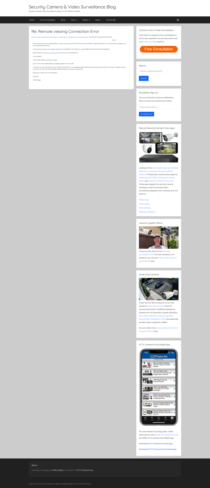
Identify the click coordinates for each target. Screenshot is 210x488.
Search (144, 78)
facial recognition (165, 316)
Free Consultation (47, 20)
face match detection (148, 316)
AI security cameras (155, 306)
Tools (73, 20)
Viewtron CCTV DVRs (148, 178)
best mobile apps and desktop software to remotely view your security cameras (158, 171)
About (97, 20)
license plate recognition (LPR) (152, 319)
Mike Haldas (58, 470)
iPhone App (144, 200)
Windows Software (147, 212)
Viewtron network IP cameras (160, 181)
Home (31, 20)
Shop (63, 20)
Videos (85, 20)
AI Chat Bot (111, 20)
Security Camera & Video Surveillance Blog (72, 7)
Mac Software (145, 208)
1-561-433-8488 (150, 42)
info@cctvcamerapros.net (52, 53)
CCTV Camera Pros (85, 470)
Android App (144, 204)
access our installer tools (165, 435)
